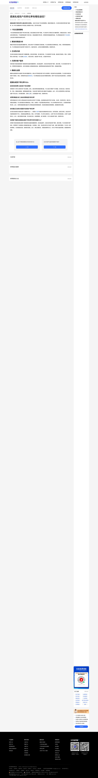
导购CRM (85, 702)
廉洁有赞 (39, 768)
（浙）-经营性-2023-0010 (51, 774)
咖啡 (85, 704)
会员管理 (77, 700)
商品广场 (27, 770)
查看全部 (69, 157)
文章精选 (77, 704)
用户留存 (77, 696)
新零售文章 (17, 13)
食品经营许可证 (12, 770)
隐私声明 (20, 768)
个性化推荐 (67, 35)
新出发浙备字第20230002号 (14, 774)
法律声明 (15, 768)
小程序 (37, 111)
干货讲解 (23, 13)
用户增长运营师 (85, 700)
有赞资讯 (32, 770)
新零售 (11, 13)
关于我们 (10, 768)
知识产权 (25, 768)
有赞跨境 (22, 770)
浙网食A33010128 (41, 774)
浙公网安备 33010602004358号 (16, 772)
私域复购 (85, 696)
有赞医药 (17, 770)
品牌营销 (85, 694)
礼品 (29, 93)
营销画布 (77, 702)
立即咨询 (81, 726)
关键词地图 (48, 770)
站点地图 (42, 770)
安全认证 (34, 768)
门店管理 (85, 698)
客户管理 (77, 694)
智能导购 (77, 698)
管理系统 (30, 75)
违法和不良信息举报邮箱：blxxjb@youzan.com (51, 768)
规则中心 (29, 768)
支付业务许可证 (65, 768)
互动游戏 (25, 56)
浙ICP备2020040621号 (53, 772)
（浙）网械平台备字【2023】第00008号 (28, 774)
